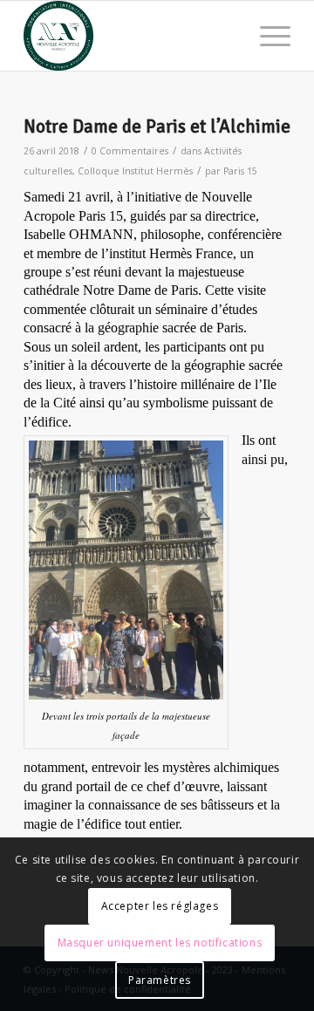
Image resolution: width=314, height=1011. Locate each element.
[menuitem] (266, 36)
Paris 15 (240, 171)
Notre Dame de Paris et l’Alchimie (157, 126)
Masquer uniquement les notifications (160, 942)
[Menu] (266, 36)
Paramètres (159, 980)
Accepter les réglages (160, 905)
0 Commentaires (130, 151)
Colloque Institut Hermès (135, 171)
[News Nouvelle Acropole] (130, 36)
